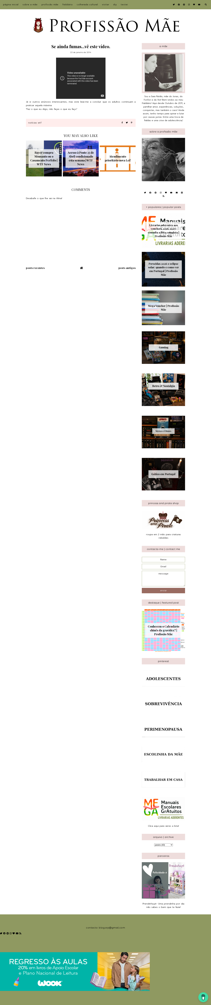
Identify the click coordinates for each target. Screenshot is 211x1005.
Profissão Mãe (50, 4)
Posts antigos (127, 268)
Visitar (105, 4)
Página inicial (11, 4)
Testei (124, 4)
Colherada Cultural (87, 4)
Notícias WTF (34, 122)
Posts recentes (35, 268)
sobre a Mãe (30, 4)
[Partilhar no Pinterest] (131, 122)
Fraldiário (67, 4)
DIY (115, 4)
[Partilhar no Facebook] (122, 122)
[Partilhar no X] (127, 122)
